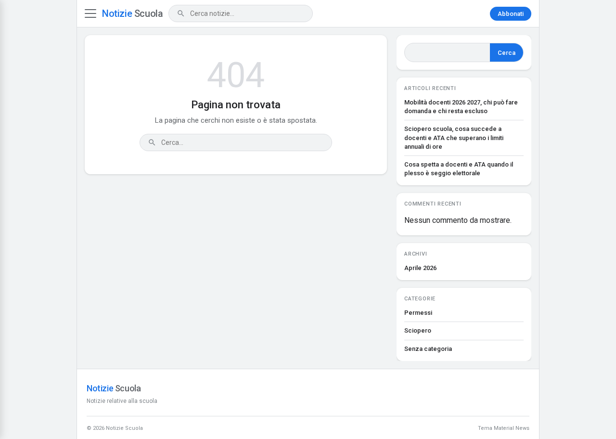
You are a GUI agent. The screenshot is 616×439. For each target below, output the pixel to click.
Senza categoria (428, 348)
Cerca (506, 52)
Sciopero (417, 330)
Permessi (418, 312)
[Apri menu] (90, 13)
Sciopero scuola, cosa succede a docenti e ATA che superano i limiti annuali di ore (453, 137)
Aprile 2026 (420, 267)
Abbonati (511, 13)
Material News (511, 428)
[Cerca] (181, 13)
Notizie (132, 13)
